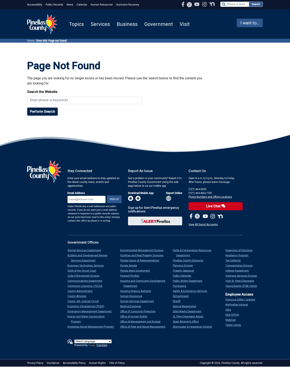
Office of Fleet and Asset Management (144, 326)
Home (30, 40)
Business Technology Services (87, 265)
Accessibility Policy (74, 363)
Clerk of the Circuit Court (83, 270)
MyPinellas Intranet (238, 304)
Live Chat (213, 206)
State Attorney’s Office (187, 321)
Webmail (232, 319)
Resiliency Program (238, 255)
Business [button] (127, 24)
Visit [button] (185, 24)
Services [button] (100, 24)
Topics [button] (76, 24)
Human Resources (102, 4)
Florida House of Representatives (141, 260)
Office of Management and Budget (142, 321)
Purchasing (181, 286)
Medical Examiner (132, 306)
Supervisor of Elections (240, 250)
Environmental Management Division (143, 250)
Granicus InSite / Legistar (242, 299)
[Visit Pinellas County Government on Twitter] (189, 5)
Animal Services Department (86, 250)
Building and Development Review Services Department (89, 258)
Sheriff (178, 301)
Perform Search (42, 111)
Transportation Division (241, 265)
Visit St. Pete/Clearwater (241, 280)
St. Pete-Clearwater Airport (189, 316)
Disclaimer (53, 363)
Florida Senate (130, 265)
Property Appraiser (185, 270)
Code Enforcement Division (85, 275)
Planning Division (184, 265)
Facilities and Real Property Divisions (143, 255)
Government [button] (158, 24)
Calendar (82, 4)
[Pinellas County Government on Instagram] (205, 4)
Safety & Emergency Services (191, 291)
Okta (230, 309)
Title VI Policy (117, 363)
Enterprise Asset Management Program (92, 326)
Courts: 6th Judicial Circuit (85, 301)
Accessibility (34, 4)
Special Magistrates (186, 306)
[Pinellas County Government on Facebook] (183, 4)
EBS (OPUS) (234, 314)
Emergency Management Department (91, 311)
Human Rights (97, 363)
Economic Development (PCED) (87, 306)
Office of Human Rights (135, 316)
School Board (182, 296)
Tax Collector (235, 260)
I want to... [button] (249, 22)
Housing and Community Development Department (144, 283)
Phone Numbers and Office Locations (210, 196)
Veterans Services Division (243, 275)
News (70, 4)
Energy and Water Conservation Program (88, 319)
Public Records (54, 4)
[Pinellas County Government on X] (197, 216)
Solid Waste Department (188, 311)
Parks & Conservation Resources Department (193, 253)
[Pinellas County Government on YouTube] (197, 4)
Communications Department (86, 280)
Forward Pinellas (131, 275)
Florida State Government (137, 270)
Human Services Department (139, 301)
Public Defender (183, 275)
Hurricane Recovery (127, 4)
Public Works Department (189, 280)
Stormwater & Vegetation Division (194, 326)
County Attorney (78, 296)
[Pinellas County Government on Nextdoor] (212, 4)
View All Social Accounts (203, 224)
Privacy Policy (35, 363)
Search (256, 4)
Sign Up (114, 199)
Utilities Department (239, 270)
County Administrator (82, 291)
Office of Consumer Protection (140, 311)
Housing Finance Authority (137, 291)
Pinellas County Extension (189, 260)
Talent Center (235, 325)
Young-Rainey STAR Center (243, 286)
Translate (101, 345)
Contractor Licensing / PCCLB (86, 286)
